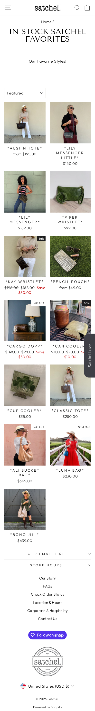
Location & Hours (47, 602)
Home (46, 21)
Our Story (47, 578)
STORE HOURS (46, 565)
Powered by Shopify (47, 707)
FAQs (47, 586)
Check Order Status (47, 594)
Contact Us (47, 618)
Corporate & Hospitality (47, 610)
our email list (46, 554)
